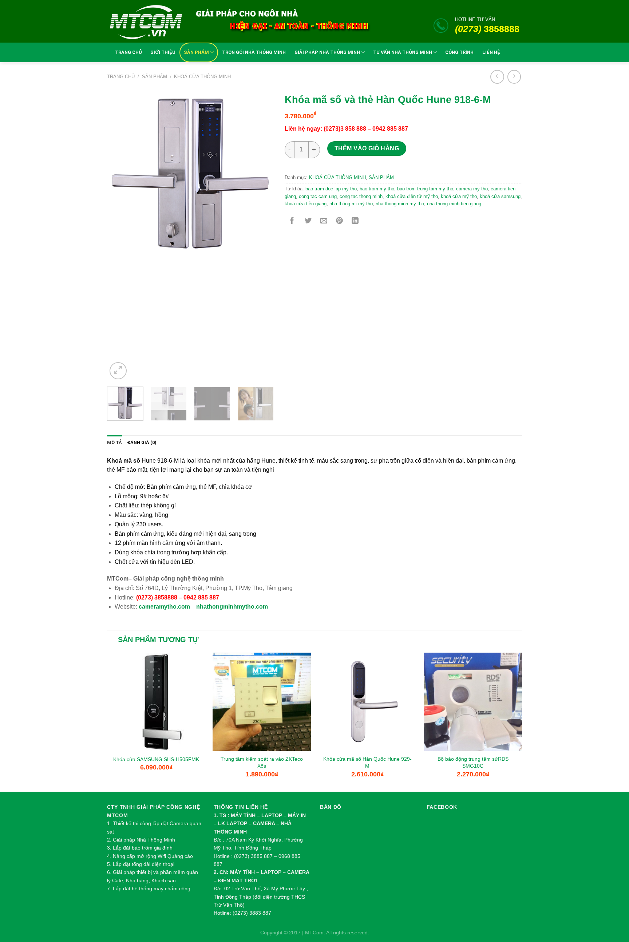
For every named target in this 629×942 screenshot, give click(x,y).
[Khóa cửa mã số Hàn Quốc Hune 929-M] (367, 702)
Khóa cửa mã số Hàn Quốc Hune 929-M (367, 762)
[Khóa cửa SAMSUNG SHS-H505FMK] (156, 702)
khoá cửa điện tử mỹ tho (411, 196)
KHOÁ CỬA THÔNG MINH (202, 76)
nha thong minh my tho (400, 203)
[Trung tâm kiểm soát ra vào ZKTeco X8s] (262, 702)
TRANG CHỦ (128, 52)
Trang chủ (121, 76)
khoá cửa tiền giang (306, 203)
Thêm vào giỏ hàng (367, 148)
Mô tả (114, 442)
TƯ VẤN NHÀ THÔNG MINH (402, 52)
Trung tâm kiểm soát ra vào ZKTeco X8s (262, 762)
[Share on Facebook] (292, 221)
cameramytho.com (164, 606)
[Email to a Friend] (324, 221)
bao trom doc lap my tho (331, 188)
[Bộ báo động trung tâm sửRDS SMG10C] (473, 702)
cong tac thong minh (361, 196)
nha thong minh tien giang (454, 203)
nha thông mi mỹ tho (351, 203)
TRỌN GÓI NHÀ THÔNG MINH (254, 52)
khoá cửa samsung (500, 196)
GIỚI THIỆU (162, 52)
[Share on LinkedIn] (355, 221)
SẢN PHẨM (196, 52)
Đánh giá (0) (142, 442)
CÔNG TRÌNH (459, 52)
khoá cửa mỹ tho (459, 196)
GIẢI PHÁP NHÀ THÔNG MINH (327, 52)
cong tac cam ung (318, 196)
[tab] (114, 442)
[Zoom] (118, 370)
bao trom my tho (377, 188)
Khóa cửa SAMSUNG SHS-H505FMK (156, 759)
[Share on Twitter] (308, 221)
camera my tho (472, 188)
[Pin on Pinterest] (339, 221)
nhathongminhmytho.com (232, 606)
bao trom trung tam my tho (425, 188)
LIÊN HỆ (491, 52)
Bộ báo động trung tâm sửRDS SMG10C (473, 762)
